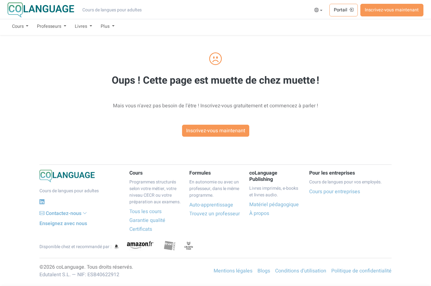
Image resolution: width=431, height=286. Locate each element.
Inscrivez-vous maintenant (392, 10)
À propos (259, 213)
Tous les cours (145, 211)
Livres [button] (81, 26)
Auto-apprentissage (211, 205)
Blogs (263, 271)
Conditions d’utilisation (300, 271)
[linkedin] (41, 202)
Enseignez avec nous (63, 223)
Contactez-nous (63, 213)
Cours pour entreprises (334, 191)
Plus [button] (106, 26)
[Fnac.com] (170, 246)
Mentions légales (233, 271)
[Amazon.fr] (140, 246)
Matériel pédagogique (274, 204)
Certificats (140, 229)
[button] (318, 10)
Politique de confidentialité (361, 271)
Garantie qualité (147, 220)
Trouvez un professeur (214, 213)
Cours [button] (18, 26)
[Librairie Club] (189, 246)
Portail (341, 10)
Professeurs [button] (49, 26)
